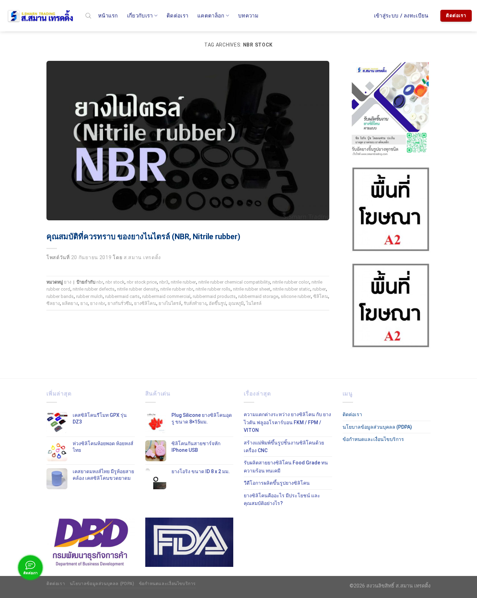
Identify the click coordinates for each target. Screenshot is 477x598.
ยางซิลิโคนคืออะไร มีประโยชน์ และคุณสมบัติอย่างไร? (282, 499)
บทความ (248, 16)
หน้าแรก (108, 16)
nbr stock (114, 282)
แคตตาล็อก (210, 16)
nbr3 (163, 282)
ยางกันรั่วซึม (120, 303)
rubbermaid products (214, 296)
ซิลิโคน (320, 296)
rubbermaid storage (258, 296)
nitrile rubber (183, 282)
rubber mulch (89, 296)
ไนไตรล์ (254, 303)
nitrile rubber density (137, 289)
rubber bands (60, 296)
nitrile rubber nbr (176, 289)
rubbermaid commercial (166, 296)
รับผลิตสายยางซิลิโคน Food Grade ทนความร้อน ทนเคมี (286, 466)
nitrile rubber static (291, 289)
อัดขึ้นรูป (217, 303)
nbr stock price (142, 282)
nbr (99, 282)
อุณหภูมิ (236, 303)
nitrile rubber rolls (213, 289)
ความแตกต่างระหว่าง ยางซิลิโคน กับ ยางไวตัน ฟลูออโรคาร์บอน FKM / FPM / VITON (287, 422)
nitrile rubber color (290, 282)
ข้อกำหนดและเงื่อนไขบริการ (373, 439)
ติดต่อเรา (177, 16)
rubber (319, 289)
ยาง (67, 282)
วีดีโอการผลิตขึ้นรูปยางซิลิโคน (277, 483)
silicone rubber (296, 296)
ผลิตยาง (70, 303)
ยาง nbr (97, 303)
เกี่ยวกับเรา (140, 16)
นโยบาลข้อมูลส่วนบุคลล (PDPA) (377, 427)
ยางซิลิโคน (145, 303)
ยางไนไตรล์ (170, 303)
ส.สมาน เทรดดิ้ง (142, 257)
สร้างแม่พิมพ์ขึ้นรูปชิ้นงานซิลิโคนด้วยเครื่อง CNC (284, 446)
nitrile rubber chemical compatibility (234, 282)
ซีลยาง (53, 303)
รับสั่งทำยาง (195, 303)
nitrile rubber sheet (251, 289)
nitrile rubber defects (94, 289)
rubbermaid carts (122, 296)
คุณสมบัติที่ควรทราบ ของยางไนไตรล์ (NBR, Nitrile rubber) (143, 236)
